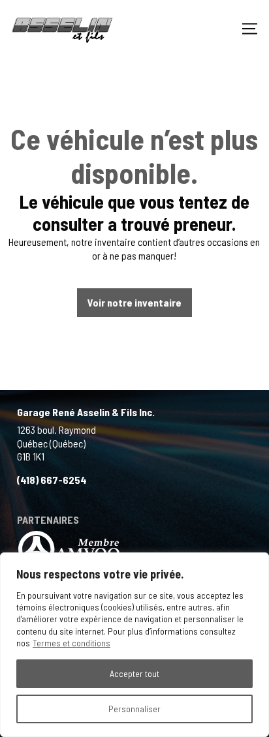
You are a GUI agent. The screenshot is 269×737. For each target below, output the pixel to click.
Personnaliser (134, 708)
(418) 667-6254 (52, 480)
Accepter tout (134, 673)
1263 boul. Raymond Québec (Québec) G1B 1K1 (56, 443)
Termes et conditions (71, 642)
